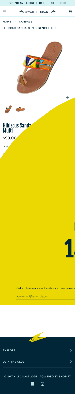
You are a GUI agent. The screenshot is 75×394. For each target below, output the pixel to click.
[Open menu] (8, 11)
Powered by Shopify (55, 376)
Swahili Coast (18, 376)
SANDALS (25, 21)
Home (7, 21)
